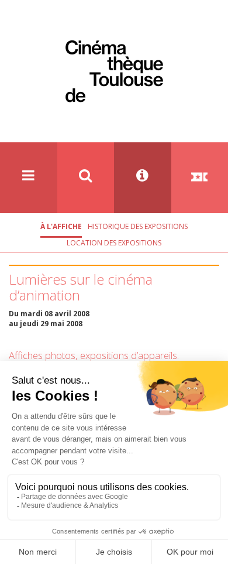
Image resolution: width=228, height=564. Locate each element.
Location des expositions (114, 243)
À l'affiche (61, 226)
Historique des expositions (138, 226)
